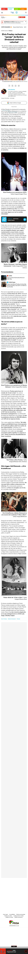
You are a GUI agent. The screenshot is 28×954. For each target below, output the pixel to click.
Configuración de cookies (19, 915)
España (3, 17)
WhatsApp (15, 85)
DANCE (16, 9)
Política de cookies (8, 915)
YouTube (11, 885)
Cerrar (25, 21)
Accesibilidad (12, 914)
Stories (22, 885)
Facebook (9, 85)
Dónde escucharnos (19, 917)
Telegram (18, 85)
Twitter (12, 85)
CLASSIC (10, 9)
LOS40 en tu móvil (9, 917)
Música (10, 30)
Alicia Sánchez (11, 89)
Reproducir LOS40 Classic (24, 219)
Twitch (20, 885)
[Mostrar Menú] (2, 12)
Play (26, 951)
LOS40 (3, 9)
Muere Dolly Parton (18, 27)
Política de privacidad (20, 914)
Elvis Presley (6, 109)
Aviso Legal (5, 914)
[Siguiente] (26, 27)
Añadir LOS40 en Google (15, 102)
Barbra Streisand (12, 111)
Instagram (5, 885)
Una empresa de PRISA (14, 922)
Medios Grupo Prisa (14, 925)
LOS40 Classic (4, 30)
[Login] (26, 12)
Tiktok (8, 885)
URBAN (22, 9)
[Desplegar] (14, 946)
